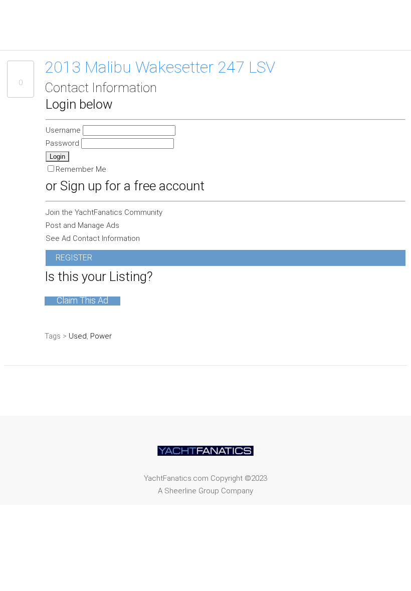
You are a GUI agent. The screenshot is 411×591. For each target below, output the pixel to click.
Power (101, 336)
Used (78, 336)
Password (63, 143)
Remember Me (81, 169)
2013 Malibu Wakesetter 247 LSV (160, 67)
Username (64, 130)
